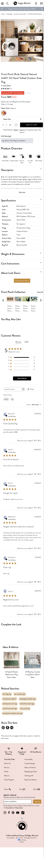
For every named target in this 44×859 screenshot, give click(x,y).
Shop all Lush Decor (22, 280)
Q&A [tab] (26, 341)
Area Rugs (9, 14)
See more (22, 192)
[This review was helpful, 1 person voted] (35, 440)
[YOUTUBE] (17, 812)
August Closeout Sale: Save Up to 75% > (22, 9)
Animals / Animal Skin (20, 14)
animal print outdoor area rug (12, 713)
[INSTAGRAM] (5, 812)
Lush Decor (7, 85)
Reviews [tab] (18, 341)
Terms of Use (19, 808)
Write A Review (22, 378)
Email (35, 789)
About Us (7, 763)
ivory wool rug (24, 708)
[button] (41, 3)
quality (6, 399)
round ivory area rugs (10, 708)
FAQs (6, 771)
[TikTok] (23, 812)
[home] (21, 5)
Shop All (40, 292)
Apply (16, 130)
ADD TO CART (31, 125)
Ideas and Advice (30, 767)
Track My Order (9, 759)
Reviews (7, 767)
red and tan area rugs (27, 703)
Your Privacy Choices (22, 841)
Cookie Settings (29, 763)
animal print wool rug (10, 703)
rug (12, 399)
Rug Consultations (30, 779)
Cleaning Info (28, 775)
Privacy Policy (9, 808)
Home (3, 14)
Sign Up (37, 801)
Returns (7, 775)
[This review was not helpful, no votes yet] (38, 440)
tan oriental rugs (19, 694)
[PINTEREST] (13, 812)
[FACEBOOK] (9, 812)
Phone (6, 789)
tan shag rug (7, 694)
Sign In (22, 130)
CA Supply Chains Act (30, 838)
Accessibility (28, 759)
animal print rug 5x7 (9, 699)
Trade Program (9, 779)
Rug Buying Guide (30, 771)
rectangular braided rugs (27, 699)
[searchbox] (12, 389)
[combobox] (33, 405)
